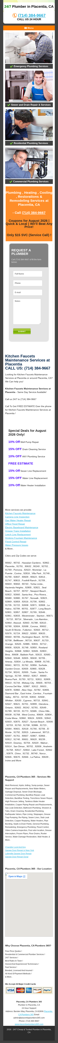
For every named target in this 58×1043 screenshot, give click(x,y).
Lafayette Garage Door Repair (18, 853)
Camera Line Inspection (17, 517)
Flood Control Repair (15, 541)
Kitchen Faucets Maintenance (20, 513)
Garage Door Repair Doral (16, 857)
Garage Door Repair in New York (19, 850)
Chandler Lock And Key (15, 847)
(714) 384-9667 (32, 15)
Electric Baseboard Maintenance (21, 527)
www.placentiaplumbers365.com (29, 1024)
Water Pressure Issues (16, 545)
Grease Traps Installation (18, 531)
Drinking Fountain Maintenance (21, 538)
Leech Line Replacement (18, 534)
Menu (30, 28)
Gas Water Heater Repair (18, 520)
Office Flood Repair (15, 524)
